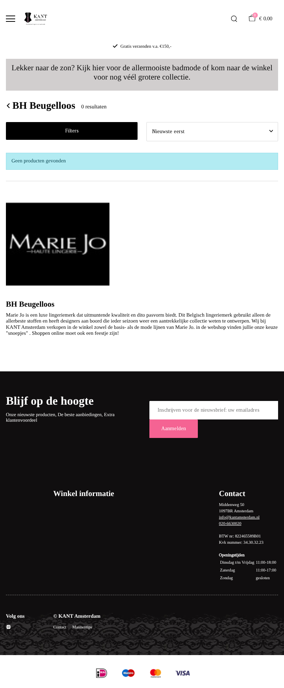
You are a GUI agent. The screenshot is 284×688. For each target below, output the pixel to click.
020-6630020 (230, 524)
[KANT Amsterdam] (35, 19)
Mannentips (82, 627)
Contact (59, 627)
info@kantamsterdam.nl (239, 517)
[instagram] (8, 628)
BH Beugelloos (44, 106)
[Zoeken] (234, 19)
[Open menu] (10, 19)
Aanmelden (173, 428)
